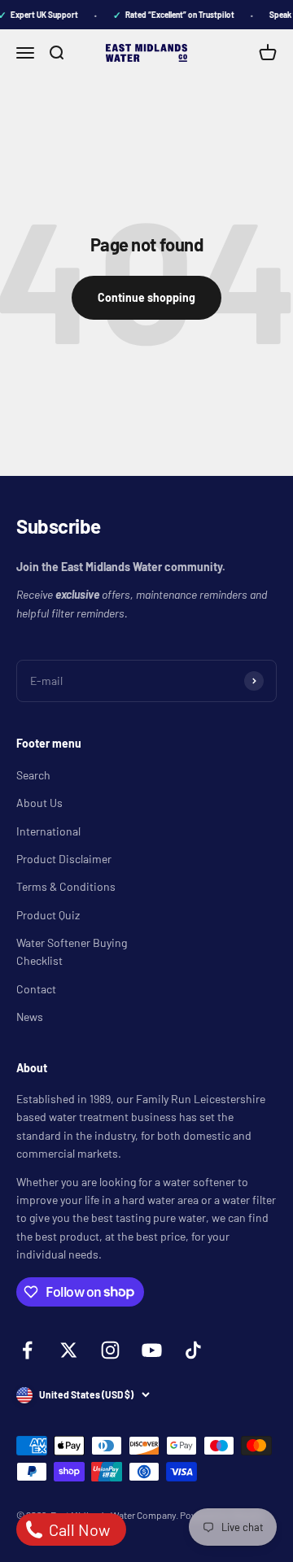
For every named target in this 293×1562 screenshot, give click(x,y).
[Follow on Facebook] (27, 1350)
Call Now (78, 1529)
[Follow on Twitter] (69, 1350)
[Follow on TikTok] (193, 1350)
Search (33, 775)
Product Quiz (48, 915)
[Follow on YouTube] (152, 1350)
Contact (36, 989)
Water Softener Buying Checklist (71, 951)
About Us (39, 802)
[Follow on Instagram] (110, 1350)
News (29, 1016)
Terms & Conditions (66, 886)
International (48, 831)
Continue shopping (146, 297)
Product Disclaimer (64, 859)
